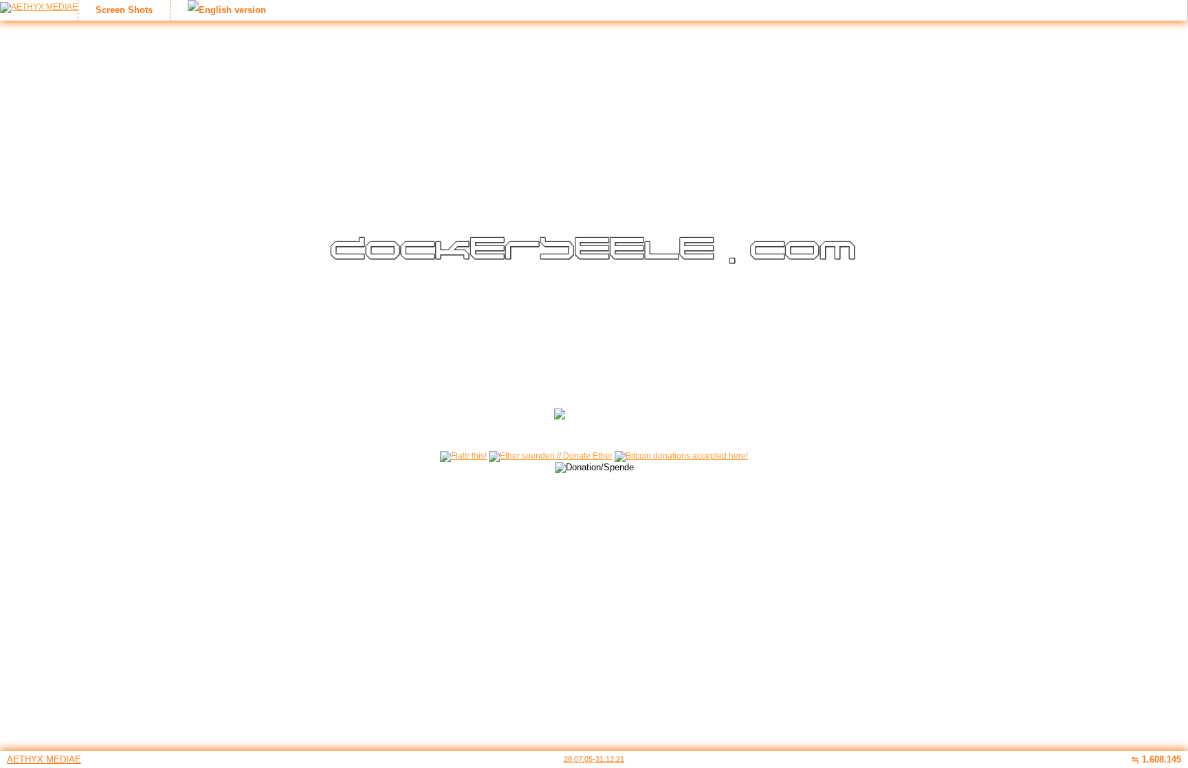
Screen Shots (124, 10)
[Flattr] (463, 456)
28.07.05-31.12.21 (594, 759)
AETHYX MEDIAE (44, 759)
